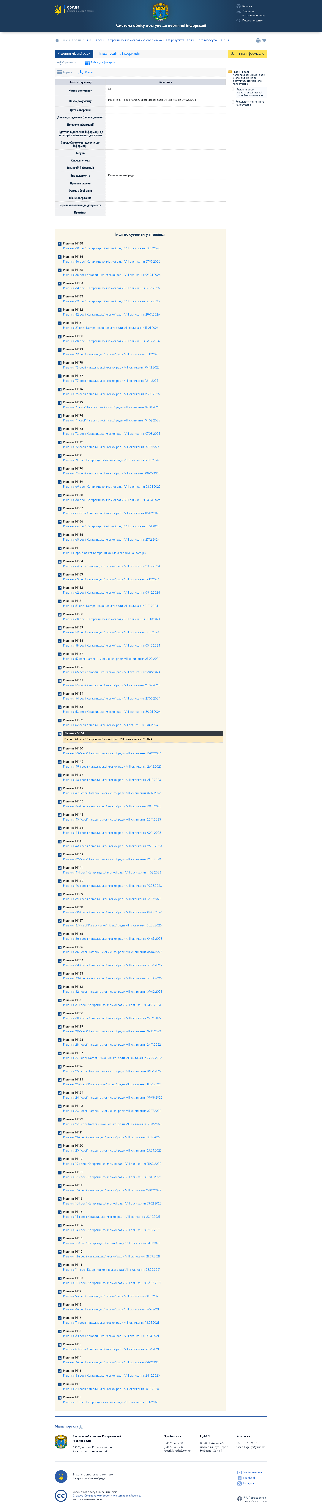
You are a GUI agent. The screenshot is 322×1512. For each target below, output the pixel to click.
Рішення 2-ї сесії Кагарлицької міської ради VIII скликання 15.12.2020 (111, 1389)
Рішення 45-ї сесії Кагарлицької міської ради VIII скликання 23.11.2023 (112, 819)
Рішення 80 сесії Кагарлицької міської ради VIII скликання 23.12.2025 (111, 341)
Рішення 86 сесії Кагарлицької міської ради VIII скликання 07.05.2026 (111, 261)
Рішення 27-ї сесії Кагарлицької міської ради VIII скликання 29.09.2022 (112, 1058)
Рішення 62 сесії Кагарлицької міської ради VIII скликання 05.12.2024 (111, 593)
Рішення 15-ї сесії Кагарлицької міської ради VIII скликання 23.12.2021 (111, 1217)
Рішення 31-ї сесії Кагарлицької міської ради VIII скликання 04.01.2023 (112, 1005)
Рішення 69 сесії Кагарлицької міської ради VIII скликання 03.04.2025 (111, 487)
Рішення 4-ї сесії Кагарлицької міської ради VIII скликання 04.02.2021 (111, 1362)
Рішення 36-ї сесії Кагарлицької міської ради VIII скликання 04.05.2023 (112, 939)
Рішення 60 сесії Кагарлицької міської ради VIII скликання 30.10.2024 (111, 619)
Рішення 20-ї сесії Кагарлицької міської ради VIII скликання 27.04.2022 (112, 1150)
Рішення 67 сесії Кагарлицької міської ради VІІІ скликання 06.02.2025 (111, 513)
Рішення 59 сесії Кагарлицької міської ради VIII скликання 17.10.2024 (111, 632)
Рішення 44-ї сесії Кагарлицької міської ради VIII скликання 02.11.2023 (112, 833)
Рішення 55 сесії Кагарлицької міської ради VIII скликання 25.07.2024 (111, 685)
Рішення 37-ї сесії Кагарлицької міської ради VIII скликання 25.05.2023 (112, 925)
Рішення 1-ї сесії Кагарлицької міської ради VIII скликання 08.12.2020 (111, 1402)
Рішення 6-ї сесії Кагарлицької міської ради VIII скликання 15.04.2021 (111, 1336)
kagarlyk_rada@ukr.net (177, 1450)
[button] (74, 9)
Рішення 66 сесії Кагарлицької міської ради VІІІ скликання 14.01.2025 (111, 526)
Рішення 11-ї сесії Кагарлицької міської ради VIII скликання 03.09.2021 (111, 1270)
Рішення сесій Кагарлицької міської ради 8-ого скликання (250, 92)
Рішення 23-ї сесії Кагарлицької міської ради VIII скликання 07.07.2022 (112, 1111)
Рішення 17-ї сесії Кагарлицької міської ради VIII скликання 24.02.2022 (112, 1190)
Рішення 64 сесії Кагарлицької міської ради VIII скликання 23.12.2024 (111, 566)
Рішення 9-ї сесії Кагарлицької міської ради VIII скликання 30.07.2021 (111, 1296)
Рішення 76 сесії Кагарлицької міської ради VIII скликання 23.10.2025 (111, 394)
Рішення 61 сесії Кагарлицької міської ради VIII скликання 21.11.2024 (110, 606)
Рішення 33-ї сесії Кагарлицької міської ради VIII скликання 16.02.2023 (112, 978)
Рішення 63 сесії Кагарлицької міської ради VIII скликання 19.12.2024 (111, 579)
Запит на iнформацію (247, 54)
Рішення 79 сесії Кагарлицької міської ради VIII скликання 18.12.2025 (111, 354)
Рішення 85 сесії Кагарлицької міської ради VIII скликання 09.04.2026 (112, 275)
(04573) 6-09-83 (246, 1443)
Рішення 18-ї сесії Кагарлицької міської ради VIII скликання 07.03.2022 (112, 1177)
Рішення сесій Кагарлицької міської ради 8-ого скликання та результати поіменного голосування (249, 77)
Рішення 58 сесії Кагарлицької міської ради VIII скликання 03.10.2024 (111, 645)
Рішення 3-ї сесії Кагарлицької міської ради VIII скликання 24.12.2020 (111, 1376)
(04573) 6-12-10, (174, 1443)
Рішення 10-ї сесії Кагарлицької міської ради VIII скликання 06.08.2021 (112, 1283)
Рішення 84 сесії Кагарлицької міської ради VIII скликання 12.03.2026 (111, 288)
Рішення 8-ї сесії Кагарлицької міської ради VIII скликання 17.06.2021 (111, 1309)
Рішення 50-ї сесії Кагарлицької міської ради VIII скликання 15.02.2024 (112, 753)
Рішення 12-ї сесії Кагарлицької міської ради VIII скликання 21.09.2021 (111, 1256)
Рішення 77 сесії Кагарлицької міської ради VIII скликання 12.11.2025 (110, 381)
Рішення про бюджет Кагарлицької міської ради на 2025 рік (104, 553)
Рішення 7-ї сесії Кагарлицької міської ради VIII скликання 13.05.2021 (111, 1323)
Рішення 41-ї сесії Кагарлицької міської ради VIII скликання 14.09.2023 (112, 872)
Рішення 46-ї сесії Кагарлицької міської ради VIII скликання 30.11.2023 (112, 806)
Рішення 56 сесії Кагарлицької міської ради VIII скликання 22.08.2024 (111, 672)
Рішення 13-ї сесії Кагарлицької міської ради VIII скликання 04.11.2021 (111, 1243)
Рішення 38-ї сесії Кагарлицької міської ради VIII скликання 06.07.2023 (112, 912)
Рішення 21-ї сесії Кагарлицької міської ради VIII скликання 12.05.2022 (111, 1137)
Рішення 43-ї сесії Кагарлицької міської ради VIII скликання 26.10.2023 (112, 846)
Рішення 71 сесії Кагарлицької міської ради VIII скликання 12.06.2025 (111, 460)
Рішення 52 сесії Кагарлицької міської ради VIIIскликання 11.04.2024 (110, 725)
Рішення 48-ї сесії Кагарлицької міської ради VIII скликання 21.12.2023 (112, 780)
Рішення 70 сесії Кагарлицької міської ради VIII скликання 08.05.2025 (111, 473)
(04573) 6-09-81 (174, 1447)
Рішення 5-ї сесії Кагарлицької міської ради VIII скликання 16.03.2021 (111, 1349)
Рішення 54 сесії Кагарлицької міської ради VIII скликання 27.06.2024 (111, 698)
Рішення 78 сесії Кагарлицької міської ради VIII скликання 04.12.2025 (111, 367)
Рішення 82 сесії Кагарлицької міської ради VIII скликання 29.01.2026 (111, 314)
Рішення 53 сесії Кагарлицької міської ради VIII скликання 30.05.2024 (112, 712)
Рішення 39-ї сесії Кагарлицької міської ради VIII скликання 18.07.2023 (112, 899)
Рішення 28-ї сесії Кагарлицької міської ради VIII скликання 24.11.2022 (112, 1045)
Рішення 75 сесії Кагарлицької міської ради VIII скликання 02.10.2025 (111, 407)
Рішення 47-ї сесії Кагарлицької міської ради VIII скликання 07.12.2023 (112, 793)
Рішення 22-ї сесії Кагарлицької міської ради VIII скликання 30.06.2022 (112, 1124)
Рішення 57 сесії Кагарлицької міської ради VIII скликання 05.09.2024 (111, 659)
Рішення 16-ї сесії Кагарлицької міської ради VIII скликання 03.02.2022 (112, 1203)
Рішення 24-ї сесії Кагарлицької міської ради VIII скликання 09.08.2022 (112, 1098)
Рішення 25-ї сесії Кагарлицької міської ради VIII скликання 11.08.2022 (112, 1084)
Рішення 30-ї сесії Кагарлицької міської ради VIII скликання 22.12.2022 (112, 1018)
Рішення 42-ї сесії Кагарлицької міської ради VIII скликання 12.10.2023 (112, 859)
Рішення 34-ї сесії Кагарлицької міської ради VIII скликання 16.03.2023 (112, 965)
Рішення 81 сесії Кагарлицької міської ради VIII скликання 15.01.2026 (111, 328)
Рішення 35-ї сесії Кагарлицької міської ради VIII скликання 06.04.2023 (112, 952)
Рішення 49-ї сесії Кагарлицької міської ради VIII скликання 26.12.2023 (112, 766)
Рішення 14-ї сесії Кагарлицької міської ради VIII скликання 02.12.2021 (111, 1230)
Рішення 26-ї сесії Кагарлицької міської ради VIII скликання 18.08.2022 (112, 1071)
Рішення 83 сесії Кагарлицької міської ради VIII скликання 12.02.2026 (111, 301)
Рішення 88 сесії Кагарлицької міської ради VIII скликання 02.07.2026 (111, 248)
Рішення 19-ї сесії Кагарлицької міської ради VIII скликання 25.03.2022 (112, 1164)
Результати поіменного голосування (250, 103)
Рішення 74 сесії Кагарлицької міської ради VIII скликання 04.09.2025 (111, 420)
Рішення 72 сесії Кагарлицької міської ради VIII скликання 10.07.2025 (111, 447)
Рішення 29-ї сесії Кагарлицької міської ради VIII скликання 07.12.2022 (112, 1031)
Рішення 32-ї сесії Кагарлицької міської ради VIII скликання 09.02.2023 (112, 992)
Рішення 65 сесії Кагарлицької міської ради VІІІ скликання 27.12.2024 (111, 540)
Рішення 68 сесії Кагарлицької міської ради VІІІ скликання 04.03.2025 (111, 500)
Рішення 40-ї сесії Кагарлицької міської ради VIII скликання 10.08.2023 (112, 886)
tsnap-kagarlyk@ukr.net (250, 1447)
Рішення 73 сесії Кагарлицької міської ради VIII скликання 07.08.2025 (111, 434)
